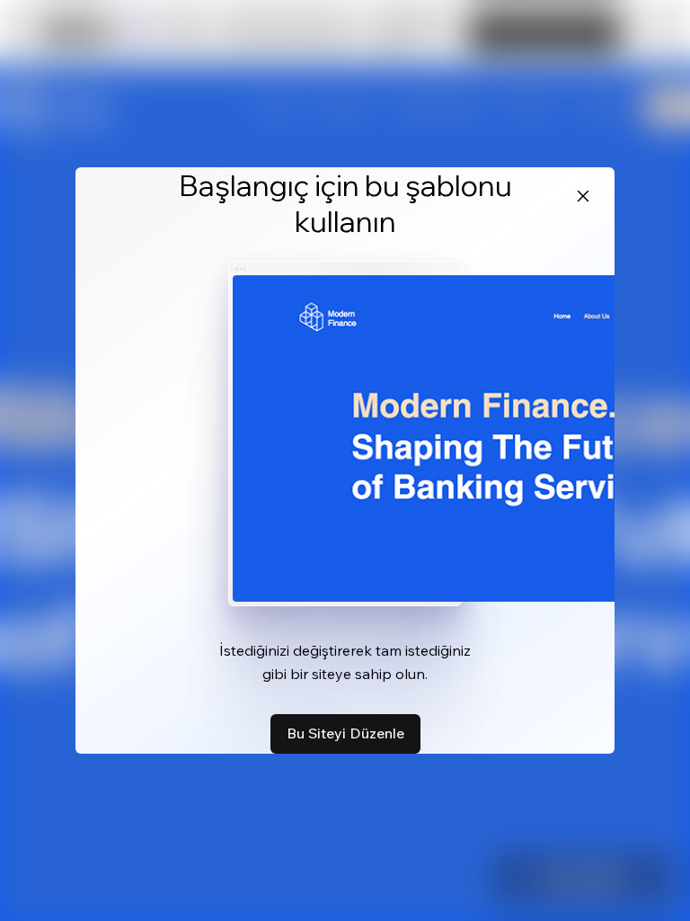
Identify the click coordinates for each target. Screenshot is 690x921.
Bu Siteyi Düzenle (345, 733)
